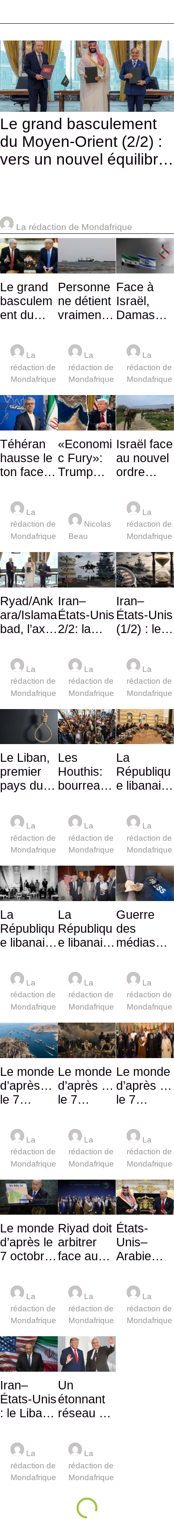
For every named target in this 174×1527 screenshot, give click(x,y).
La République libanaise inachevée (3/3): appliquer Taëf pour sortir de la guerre (145, 772)
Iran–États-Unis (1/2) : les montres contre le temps (144, 615)
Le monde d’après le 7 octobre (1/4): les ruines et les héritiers (27, 1242)
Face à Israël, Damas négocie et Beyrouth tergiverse (144, 301)
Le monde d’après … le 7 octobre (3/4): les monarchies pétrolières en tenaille (86, 1086)
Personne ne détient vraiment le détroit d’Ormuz (84, 301)
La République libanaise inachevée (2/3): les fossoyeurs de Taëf (29, 929)
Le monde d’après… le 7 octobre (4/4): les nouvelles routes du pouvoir (27, 1086)
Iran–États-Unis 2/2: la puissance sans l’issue (86, 615)
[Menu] (12, 12)
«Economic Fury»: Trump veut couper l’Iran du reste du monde (85, 458)
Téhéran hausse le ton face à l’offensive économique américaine (27, 458)
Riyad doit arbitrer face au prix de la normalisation (86, 1242)
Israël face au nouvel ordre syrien (144, 458)
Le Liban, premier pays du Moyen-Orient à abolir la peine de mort (25, 772)
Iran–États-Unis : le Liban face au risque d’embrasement (28, 1399)
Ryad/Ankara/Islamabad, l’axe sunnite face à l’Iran (28, 615)
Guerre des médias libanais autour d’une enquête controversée (145, 929)
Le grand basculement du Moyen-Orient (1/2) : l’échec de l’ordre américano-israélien (28, 301)
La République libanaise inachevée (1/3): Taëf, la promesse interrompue (87, 929)
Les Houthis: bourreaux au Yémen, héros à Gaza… (85, 772)
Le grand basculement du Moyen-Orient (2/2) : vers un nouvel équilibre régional (83, 141)
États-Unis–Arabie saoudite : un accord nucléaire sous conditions (143, 1242)
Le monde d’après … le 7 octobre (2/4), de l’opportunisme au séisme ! (144, 1086)
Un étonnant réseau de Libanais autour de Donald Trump (85, 1399)
